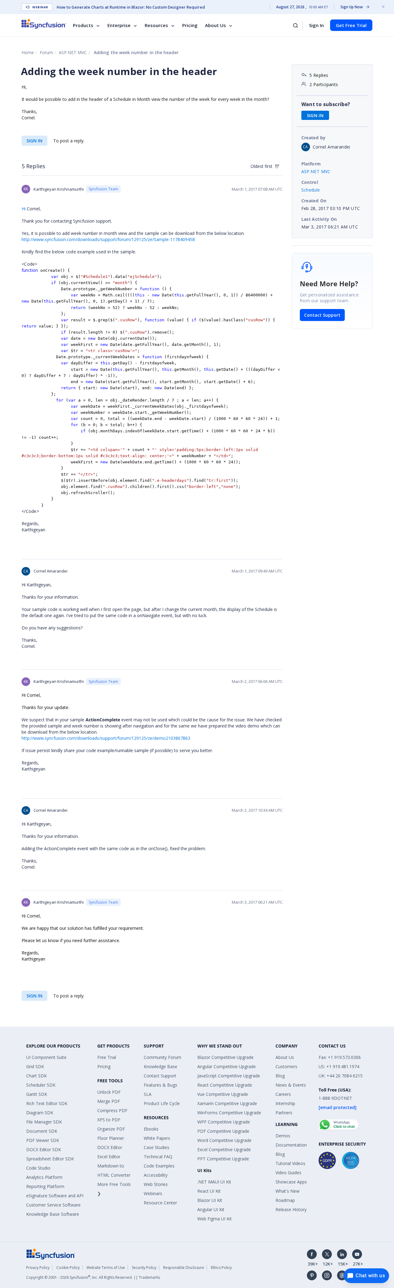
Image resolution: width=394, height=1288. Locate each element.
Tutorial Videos (290, 1163)
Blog (280, 1076)
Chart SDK (36, 1076)
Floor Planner (110, 1138)
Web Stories (156, 1184)
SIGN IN (34, 141)
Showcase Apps (291, 1182)
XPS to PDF (108, 1120)
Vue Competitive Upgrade (222, 1094)
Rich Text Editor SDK (46, 1103)
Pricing (190, 25)
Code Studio (38, 1168)
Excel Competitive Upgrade (224, 1149)
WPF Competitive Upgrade (223, 1122)
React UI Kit (209, 1191)
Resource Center (160, 1203)
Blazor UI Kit (209, 1200)
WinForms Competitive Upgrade (229, 1113)
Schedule (310, 190)
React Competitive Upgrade (224, 1085)
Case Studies (156, 1147)
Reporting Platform (45, 1186)
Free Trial (106, 1057)
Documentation (291, 1145)
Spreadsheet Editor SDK (50, 1159)
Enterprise (119, 25)
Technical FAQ (158, 1156)
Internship (285, 1103)
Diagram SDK (39, 1113)
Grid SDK (35, 1066)
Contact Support (322, 315)
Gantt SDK (36, 1094)
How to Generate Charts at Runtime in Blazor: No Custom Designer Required (131, 7)
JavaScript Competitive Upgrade (228, 1076)
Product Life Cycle (162, 1103)
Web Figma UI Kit (214, 1219)
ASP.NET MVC (73, 52)
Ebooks (151, 1129)
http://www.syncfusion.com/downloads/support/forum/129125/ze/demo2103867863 (106, 738)
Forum (46, 52)
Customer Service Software (53, 1205)
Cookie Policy (68, 1267)
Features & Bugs (160, 1085)
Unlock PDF (109, 1092)
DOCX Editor (109, 1147)
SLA (147, 1094)
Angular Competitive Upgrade (226, 1066)
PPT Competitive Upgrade (223, 1159)
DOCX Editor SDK (43, 1149)
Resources (156, 25)
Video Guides (288, 1172)
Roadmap (285, 1200)
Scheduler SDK (40, 1085)
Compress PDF (112, 1110)
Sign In (316, 25)
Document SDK (41, 1131)
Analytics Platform (44, 1177)
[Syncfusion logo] (44, 24)
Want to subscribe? (325, 104)
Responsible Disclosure (183, 1267)
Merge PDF (108, 1101)
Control (309, 182)
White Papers (157, 1138)
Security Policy (144, 1267)
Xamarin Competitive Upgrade (227, 1103)
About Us (215, 25)
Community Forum (162, 1057)
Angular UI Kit (210, 1209)
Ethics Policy (221, 1267)
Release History (291, 1209)
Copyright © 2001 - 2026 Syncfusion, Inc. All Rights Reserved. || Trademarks (93, 1277)
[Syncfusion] (50, 1253)
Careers (283, 1094)
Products (83, 25)
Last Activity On (319, 219)
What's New (287, 1191)
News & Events (290, 1085)
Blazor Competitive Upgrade (225, 1057)
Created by (313, 138)
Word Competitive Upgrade (224, 1140)
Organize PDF (111, 1129)
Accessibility (155, 1175)
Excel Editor (108, 1156)
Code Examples (159, 1166)
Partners (283, 1113)
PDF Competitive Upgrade (223, 1131)
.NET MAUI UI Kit (214, 1182)
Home (28, 52)
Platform (311, 164)
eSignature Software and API (54, 1196)
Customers (286, 1066)
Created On (314, 201)
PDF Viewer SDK (42, 1140)
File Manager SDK (44, 1122)
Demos (282, 1136)
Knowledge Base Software (52, 1214)
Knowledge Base (160, 1066)
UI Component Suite (46, 1057)
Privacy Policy (38, 1267)
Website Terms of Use (105, 1267)
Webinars (153, 1193)
